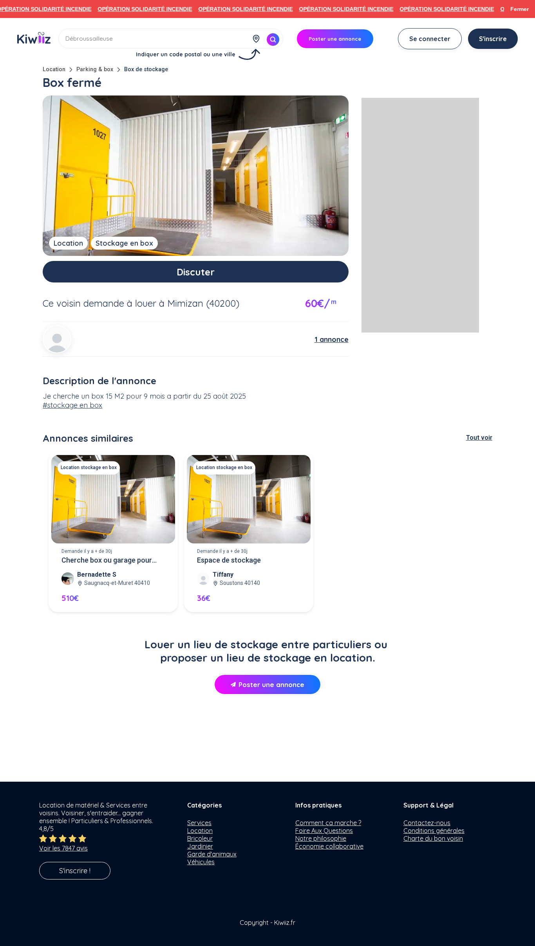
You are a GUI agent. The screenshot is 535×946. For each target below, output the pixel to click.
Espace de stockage (229, 560)
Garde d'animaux (212, 854)
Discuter (196, 272)
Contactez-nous (426, 823)
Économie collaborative (329, 846)
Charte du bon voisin (433, 838)
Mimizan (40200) (203, 303)
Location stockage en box (89, 467)
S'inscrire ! (74, 870)
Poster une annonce (271, 684)
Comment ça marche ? (328, 823)
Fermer (519, 9)
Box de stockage (146, 69)
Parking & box (94, 69)
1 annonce (331, 339)
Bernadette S (96, 574)
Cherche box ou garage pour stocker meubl (106, 561)
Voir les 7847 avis (63, 848)
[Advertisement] (420, 215)
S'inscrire (493, 39)
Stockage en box (124, 243)
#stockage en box (72, 405)
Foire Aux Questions (324, 830)
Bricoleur (200, 838)
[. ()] (57, 339)
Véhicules (201, 862)
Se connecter (429, 39)
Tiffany (223, 574)
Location (54, 69)
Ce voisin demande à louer (99, 303)
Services (199, 823)
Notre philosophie (320, 838)
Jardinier (200, 846)
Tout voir (479, 437)
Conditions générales (434, 830)
